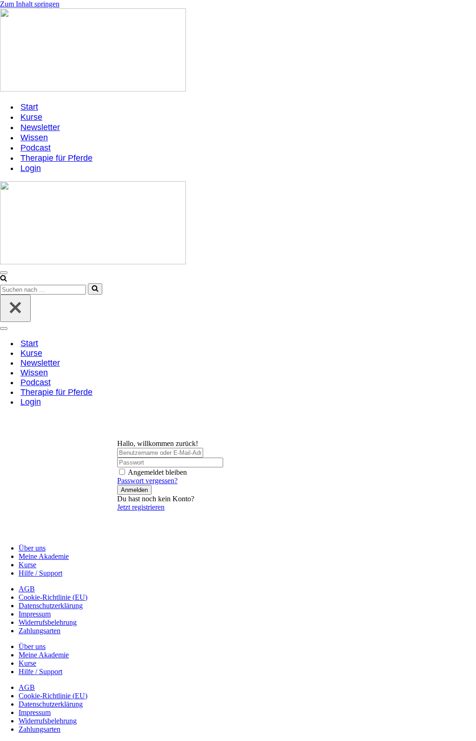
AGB (27, 589)
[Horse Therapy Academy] (238, 50)
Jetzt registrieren (141, 507)
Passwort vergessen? (147, 481)
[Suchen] (3, 279)
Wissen (34, 137)
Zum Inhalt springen (30, 4)
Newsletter (40, 127)
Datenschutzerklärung (51, 606)
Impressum (35, 614)
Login (30, 168)
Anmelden (134, 489)
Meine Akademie (44, 556)
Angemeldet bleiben (157, 472)
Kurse (31, 117)
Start (29, 106)
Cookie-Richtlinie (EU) (53, 597)
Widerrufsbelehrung (48, 622)
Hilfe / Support (40, 573)
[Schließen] (15, 308)
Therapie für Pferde (56, 158)
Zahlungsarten (39, 631)
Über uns (32, 548)
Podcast (35, 147)
